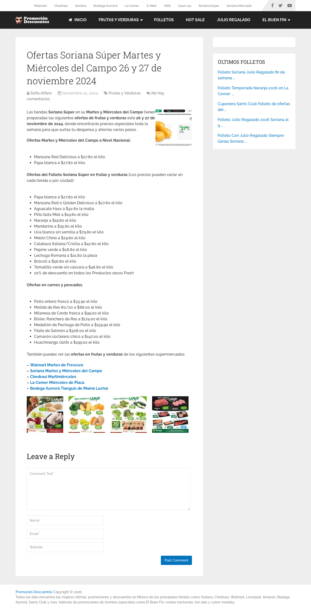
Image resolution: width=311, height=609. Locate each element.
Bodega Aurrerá (105, 6)
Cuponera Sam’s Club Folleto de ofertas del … (254, 107)
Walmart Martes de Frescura (56, 365)
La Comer (132, 6)
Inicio (79, 20)
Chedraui (61, 6)
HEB (167, 6)
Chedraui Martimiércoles (53, 376)
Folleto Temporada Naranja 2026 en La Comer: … (253, 91)
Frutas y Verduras (119, 20)
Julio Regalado (233, 20)
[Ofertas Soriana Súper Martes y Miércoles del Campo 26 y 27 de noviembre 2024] (174, 144)
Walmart (40, 6)
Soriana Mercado (239, 6)
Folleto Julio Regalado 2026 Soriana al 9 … (253, 122)
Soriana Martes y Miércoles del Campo (66, 371)
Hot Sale (195, 20)
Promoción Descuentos (34, 592)
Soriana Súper (209, 6)
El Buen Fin (274, 20)
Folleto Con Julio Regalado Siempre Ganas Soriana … (251, 138)
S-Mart (152, 6)
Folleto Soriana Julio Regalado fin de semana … (251, 75)
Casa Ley (184, 6)
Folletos (164, 20)
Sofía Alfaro (41, 93)
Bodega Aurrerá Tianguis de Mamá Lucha (68, 388)
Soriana (80, 6)
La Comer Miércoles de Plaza (57, 382)
